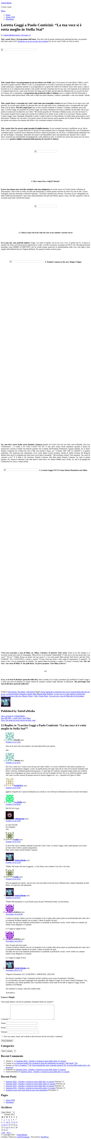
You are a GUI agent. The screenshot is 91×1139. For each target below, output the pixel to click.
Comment (5, 1019)
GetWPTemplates (23, 1137)
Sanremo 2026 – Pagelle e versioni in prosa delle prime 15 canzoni (41, 1061)
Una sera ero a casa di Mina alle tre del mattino (66, 696)
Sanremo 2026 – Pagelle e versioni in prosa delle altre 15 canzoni (30, 1082)
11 (9, 1122)
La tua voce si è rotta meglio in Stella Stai (69, 694)
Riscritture (21, 692)
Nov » (9, 1133)
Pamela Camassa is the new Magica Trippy (17, 696)
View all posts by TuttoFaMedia (13, 716)
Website (4, 1032)
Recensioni (12, 692)
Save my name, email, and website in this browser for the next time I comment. (33, 1036)
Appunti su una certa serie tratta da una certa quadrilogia (27, 1090)
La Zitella (18, 802)
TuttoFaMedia (6, 3)
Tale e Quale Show (41, 696)
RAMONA (18, 786)
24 (7, 1127)
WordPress (45, 1137)
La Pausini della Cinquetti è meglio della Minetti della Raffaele (29, 694)
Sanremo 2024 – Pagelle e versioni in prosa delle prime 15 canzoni (41, 1070)
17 (7, 1125)
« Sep (3, 1133)
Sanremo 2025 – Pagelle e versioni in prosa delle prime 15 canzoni (30, 1088)
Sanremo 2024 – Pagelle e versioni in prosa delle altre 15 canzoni (45, 1072)
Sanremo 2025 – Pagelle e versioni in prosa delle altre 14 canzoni (30, 1086)
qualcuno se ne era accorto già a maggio (33, 41)
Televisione (30, 692)
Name (3, 1023)
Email (3, 1028)
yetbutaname (19, 819)
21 (16, 1125)
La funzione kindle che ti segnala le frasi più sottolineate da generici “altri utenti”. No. (46, 1063)
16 (5, 1125)
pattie (16, 839)
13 (14, 1122)
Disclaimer (10, 19)
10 (7, 1122)
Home (8, 15)
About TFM (10, 17)
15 (2, 1125)
